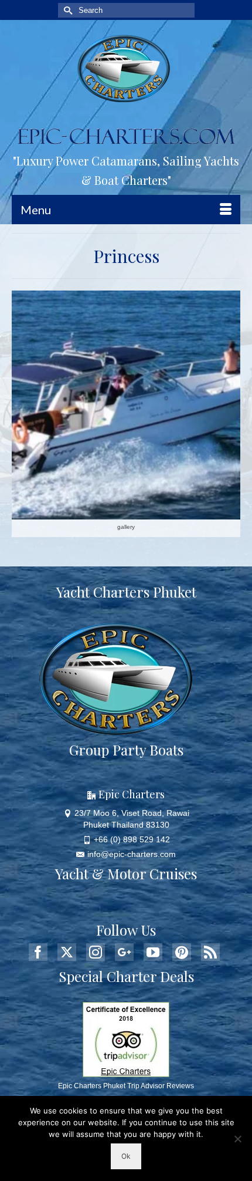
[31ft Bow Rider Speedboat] (126, 405)
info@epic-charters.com (131, 854)
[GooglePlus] (124, 952)
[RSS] (210, 952)
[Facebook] (38, 952)
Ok (126, 1156)
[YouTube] (153, 952)
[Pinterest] (181, 952)
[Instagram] (95, 952)
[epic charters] (126, 69)
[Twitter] (66, 952)
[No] (237, 1139)
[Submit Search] (67, 10)
